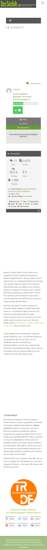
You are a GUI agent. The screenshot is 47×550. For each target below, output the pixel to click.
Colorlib (34, 545)
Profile (24, 119)
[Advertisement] (23, 56)
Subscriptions (24, 127)
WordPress (24, 547)
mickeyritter (28, 196)
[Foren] (8, 27)
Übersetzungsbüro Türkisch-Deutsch (25, 512)
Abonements (17, 27)
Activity (24, 123)
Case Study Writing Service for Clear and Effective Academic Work (22, 191)
